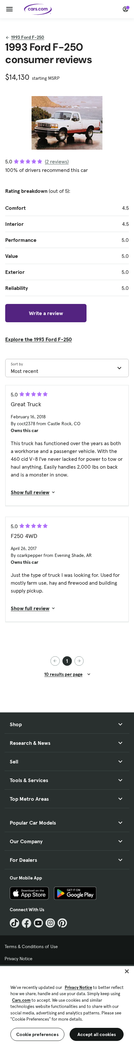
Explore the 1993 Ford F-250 (38, 339)
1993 (27, 37)
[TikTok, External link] (14, 923)
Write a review (46, 313)
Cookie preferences (37, 1034)
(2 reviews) (57, 161)
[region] (67, 1009)
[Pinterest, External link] (62, 923)
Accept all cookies (96, 1034)
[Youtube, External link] (38, 923)
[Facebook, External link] (26, 923)
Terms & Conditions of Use (31, 946)
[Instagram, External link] (50, 923)
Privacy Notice (19, 959)
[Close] (127, 971)
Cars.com (21, 1000)
